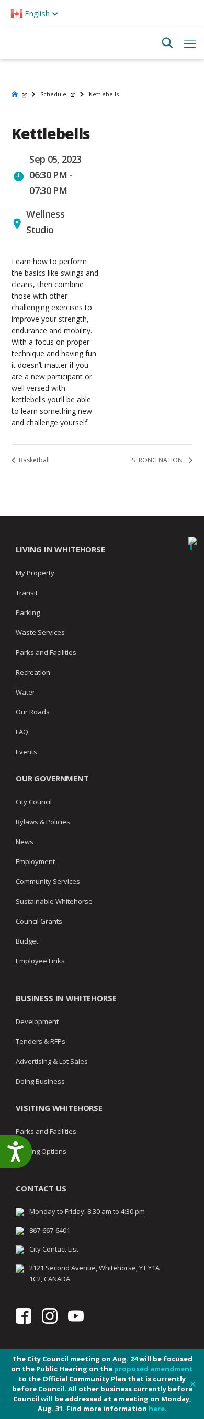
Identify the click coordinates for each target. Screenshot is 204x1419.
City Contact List (53, 1249)
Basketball (33, 460)
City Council (34, 802)
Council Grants (39, 921)
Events (26, 751)
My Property (35, 572)
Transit (27, 592)
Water (25, 692)
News (24, 841)
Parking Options (41, 1151)
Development (37, 1021)
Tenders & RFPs (40, 1041)
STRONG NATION (158, 460)
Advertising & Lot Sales (52, 1061)
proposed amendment (153, 1368)
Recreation (33, 672)
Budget (27, 941)
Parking (28, 612)
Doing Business (40, 1081)
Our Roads (33, 712)
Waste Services (40, 632)
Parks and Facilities (46, 652)
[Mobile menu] (190, 43)
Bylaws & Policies (43, 821)
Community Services (48, 881)
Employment (35, 861)
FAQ (22, 731)
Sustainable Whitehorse (54, 901)
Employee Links (40, 961)
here (157, 1408)
